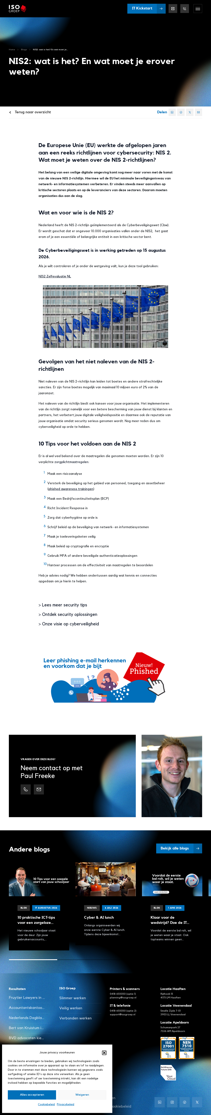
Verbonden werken (75, 1018)
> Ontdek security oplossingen (68, 614)
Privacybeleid (65, 1104)
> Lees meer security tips (63, 605)
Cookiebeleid (46, 1104)
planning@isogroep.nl (123, 997)
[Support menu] (184, 8)
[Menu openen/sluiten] (197, 8)
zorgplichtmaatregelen (71, 462)
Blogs (24, 49)
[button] (104, 1053)
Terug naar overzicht (32, 112)
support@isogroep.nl (122, 1014)
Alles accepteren (32, 1094)
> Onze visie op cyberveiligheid (69, 624)
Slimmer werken (72, 998)
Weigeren (82, 1094)
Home (12, 49)
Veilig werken (70, 1008)
